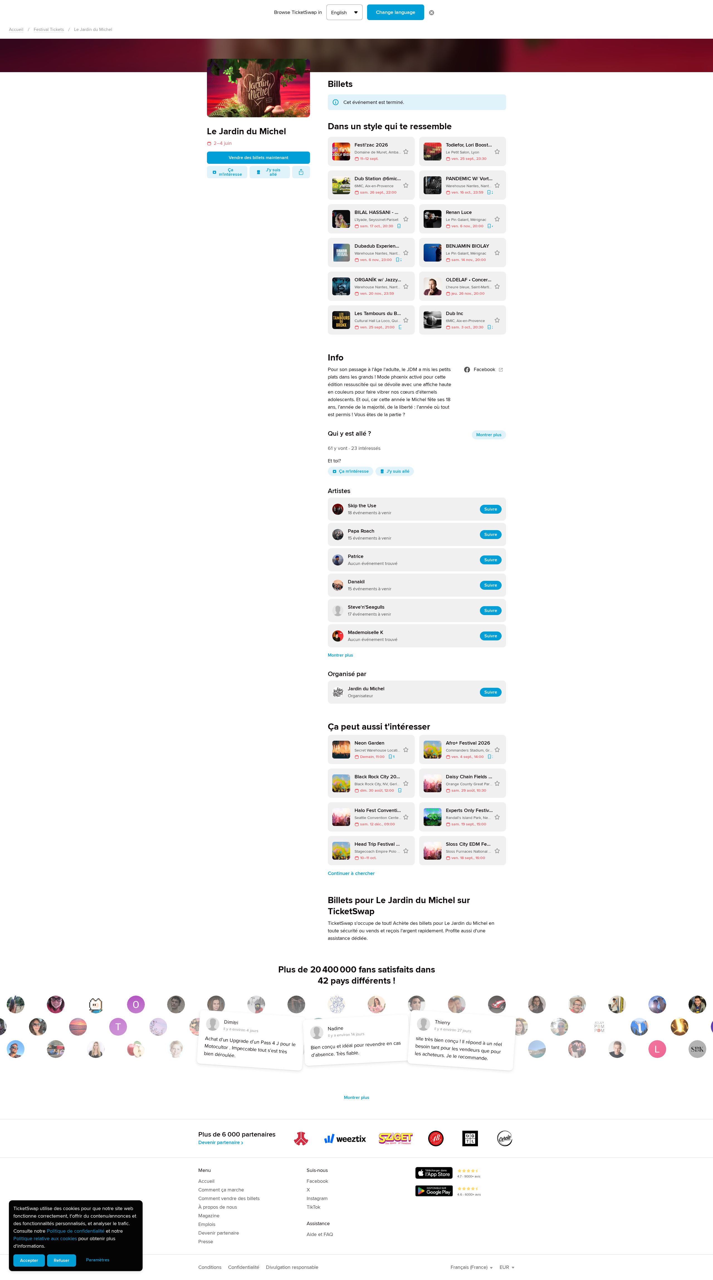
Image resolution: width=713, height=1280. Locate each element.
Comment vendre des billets (229, 1198)
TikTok (313, 1207)
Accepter (29, 1260)
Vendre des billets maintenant (258, 157)
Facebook (484, 369)
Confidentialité (243, 1267)
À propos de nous (217, 1207)
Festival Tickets (49, 29)
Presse (205, 1241)
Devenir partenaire (219, 1142)
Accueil (16, 29)
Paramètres (97, 1260)
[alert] (76, 1235)
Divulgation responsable (292, 1267)
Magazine (208, 1216)
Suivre (490, 509)
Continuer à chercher (351, 873)
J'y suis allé (273, 172)
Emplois (206, 1224)
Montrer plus (489, 435)
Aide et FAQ (320, 1234)
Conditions (209, 1267)
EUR (504, 1267)
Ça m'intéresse (230, 172)
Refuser (61, 1260)
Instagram (317, 1198)
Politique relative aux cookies (45, 1238)
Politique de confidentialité (75, 1231)
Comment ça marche (221, 1190)
